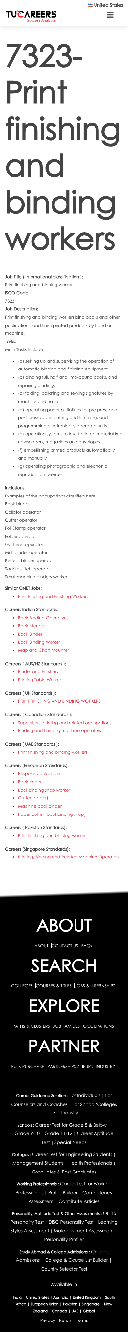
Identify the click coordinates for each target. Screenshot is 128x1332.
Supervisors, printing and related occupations (64, 722)
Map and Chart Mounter (43, 650)
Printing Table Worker (39, 679)
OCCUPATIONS (98, 1026)
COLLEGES (22, 985)
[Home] (31, 16)
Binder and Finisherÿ (38, 671)
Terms (82, 1320)
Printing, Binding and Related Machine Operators (68, 856)
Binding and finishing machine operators (59, 730)
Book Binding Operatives (43, 617)
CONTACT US (65, 945)
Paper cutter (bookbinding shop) (52, 814)
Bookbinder (30, 781)
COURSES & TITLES (54, 985)
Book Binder (30, 634)
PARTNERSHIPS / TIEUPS (70, 1066)
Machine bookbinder (40, 806)
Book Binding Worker (39, 642)
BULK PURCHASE (28, 1066)
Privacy (47, 1320)
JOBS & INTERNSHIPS (95, 985)
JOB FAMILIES (67, 1026)
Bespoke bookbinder (39, 773)
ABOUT (41, 945)
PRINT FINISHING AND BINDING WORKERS (59, 701)
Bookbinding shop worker (44, 790)
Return (66, 1320)
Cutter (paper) (33, 797)
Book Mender (32, 625)
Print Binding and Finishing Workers (53, 596)
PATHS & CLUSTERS (31, 1026)
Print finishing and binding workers (52, 752)
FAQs (86, 945)
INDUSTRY (105, 1066)
